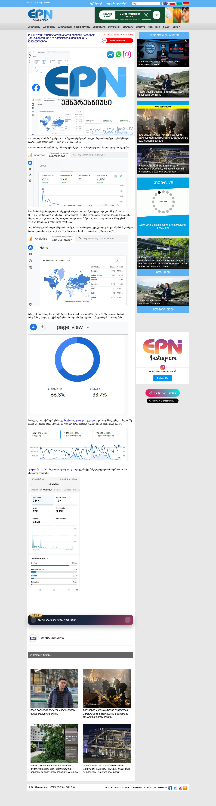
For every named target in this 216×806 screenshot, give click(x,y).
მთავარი (109, 788)
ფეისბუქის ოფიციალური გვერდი (77, 420)
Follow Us (162, 378)
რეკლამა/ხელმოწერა (117, 3)
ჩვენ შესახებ (96, 3)
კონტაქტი (162, 788)
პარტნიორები (138, 788)
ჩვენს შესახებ (122, 788)
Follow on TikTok (165, 392)
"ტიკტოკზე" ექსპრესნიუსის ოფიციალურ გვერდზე (54, 469)
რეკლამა (151, 788)
